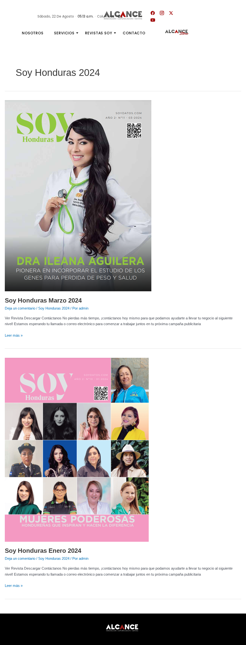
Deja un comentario (20, 308)
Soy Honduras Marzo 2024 (43, 300)
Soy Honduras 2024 (53, 308)
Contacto (134, 33)
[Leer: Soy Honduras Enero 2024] (123, 450)
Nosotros (32, 33)
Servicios (64, 33)
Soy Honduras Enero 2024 (43, 550)
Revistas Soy (98, 33)
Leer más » (14, 335)
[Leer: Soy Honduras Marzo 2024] (123, 195)
